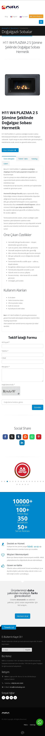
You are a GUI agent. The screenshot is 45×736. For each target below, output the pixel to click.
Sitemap (32, 725)
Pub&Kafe (22, 522)
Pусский (25, 16)
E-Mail (4, 358)
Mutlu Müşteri (22, 505)
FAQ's (26, 725)
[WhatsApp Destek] (39, 722)
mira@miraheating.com (17, 687)
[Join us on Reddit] (25, 436)
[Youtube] (15, 697)
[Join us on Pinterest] (38, 436)
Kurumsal (14, 28)
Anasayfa (5, 28)
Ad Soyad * (6, 342)
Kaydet (27, 650)
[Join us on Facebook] (5, 436)
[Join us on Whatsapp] (32, 436)
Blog (6, 16)
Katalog (34, 159)
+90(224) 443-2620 (17, 683)
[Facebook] (3, 697)
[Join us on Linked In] (22, 442)
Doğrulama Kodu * (8, 385)
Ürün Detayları (8, 150)
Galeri (6, 164)
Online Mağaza (37, 16)
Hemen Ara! (22, 616)
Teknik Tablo (23, 159)
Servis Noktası (22, 531)
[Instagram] (11, 697)
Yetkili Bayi (22, 514)
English (14, 16)
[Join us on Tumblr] (18, 436)
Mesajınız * (6, 367)
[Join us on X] (12, 436)
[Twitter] (7, 697)
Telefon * (5, 351)
